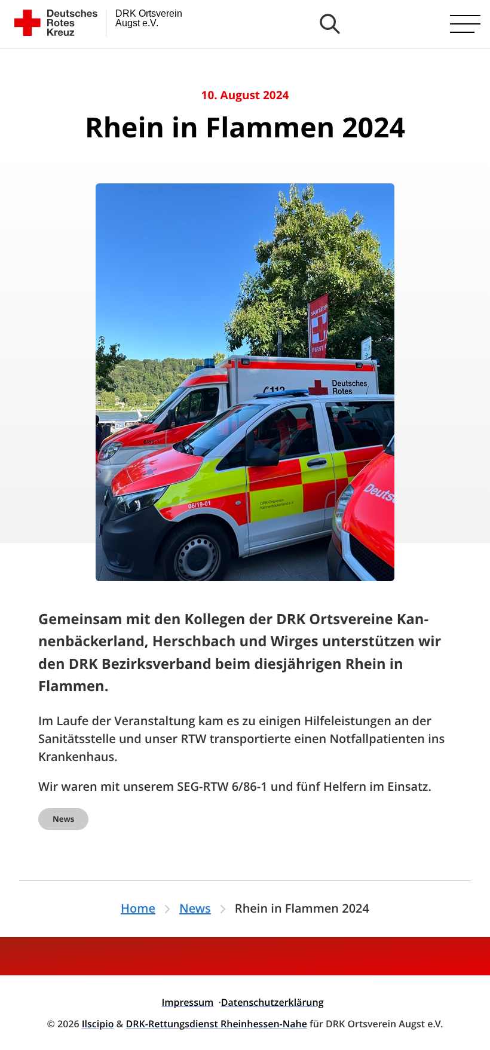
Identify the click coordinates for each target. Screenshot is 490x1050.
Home (138, 909)
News (63, 819)
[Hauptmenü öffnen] (465, 23)
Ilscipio (98, 1023)
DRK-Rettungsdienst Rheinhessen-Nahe (216, 1023)
